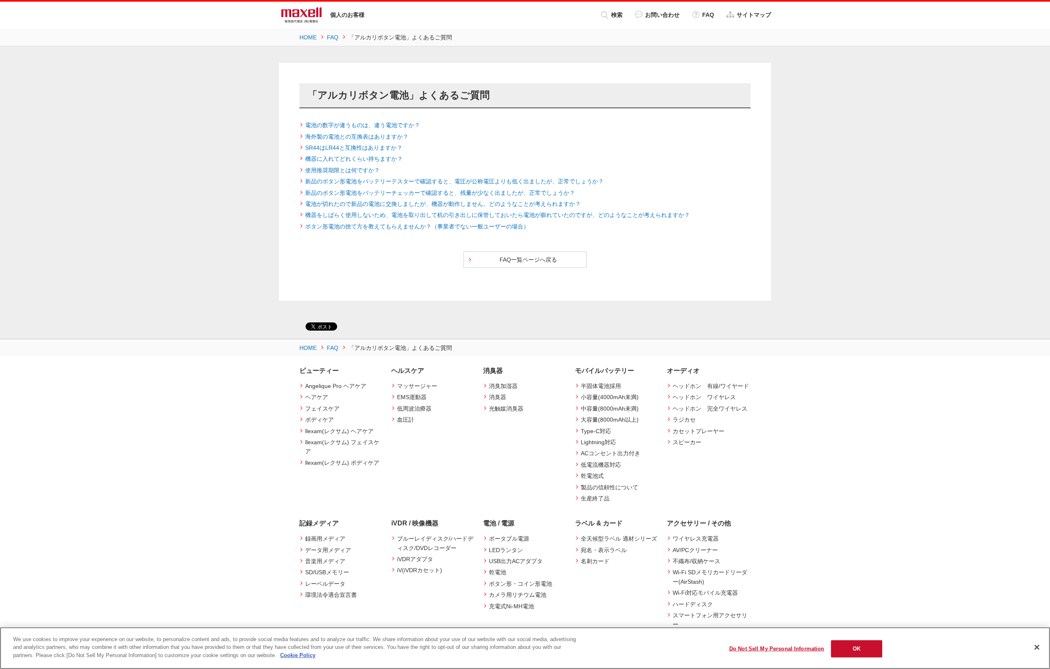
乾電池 (497, 572)
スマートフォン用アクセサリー (710, 620)
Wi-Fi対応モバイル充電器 (705, 592)
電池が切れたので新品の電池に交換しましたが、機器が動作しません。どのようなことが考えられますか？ (443, 204)
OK (857, 649)
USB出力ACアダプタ (516, 561)
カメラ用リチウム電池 (517, 594)
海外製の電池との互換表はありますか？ (357, 136)
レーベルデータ (325, 583)
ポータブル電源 (509, 538)
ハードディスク (693, 604)
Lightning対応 (598, 442)
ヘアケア (316, 397)
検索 (617, 14)
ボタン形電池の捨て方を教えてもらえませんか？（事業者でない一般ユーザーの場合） (417, 226)
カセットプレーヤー (698, 431)
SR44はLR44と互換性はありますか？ (353, 147)
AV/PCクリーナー (695, 550)
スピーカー (687, 442)
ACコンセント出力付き (610, 453)
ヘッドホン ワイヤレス (704, 397)
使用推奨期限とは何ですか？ (342, 170)
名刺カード (595, 561)
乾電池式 (592, 476)
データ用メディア (328, 550)
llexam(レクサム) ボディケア (342, 462)
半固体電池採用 (601, 386)
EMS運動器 (412, 397)
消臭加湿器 (503, 386)
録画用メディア (325, 538)
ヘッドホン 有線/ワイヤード (711, 386)
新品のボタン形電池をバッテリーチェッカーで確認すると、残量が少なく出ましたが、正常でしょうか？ (440, 193)
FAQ (708, 14)
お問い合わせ (662, 14)
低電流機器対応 (601, 464)
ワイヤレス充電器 (696, 538)
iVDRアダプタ (415, 559)
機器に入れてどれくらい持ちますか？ (354, 158)
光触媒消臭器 (506, 408)
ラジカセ (684, 419)
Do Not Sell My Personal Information (776, 649)
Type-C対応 (596, 431)
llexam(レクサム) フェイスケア (342, 446)
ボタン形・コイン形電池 (520, 583)
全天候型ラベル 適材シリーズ (619, 538)
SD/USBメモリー (327, 572)
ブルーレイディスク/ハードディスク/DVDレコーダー (435, 543)
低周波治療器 (414, 408)
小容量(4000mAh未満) (610, 397)
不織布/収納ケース (696, 561)
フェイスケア (322, 408)
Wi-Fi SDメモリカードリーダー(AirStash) (710, 577)
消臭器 (497, 397)
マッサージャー (417, 386)
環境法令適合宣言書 (331, 594)
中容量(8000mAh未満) (610, 408)
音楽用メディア (325, 561)
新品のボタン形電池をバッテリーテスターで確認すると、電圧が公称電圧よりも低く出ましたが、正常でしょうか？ (454, 181)
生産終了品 (595, 498)
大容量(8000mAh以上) (610, 419)
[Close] (1037, 647)
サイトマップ (754, 14)
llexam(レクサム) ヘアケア (339, 431)
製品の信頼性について (609, 487)
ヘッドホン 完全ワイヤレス (710, 408)
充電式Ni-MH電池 (511, 606)
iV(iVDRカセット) (419, 570)
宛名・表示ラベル (604, 550)
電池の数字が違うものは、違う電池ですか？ (362, 125)
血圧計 (405, 419)
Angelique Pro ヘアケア (335, 386)
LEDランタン (506, 550)
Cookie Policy (297, 655)
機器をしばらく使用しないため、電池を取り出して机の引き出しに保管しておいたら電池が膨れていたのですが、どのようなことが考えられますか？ (497, 215)
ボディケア (319, 419)
